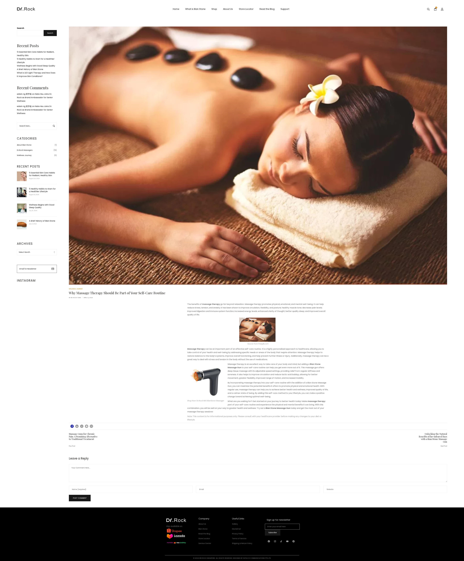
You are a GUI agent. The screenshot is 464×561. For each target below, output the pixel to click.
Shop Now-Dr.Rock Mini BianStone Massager (205, 401)
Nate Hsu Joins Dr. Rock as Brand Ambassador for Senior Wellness (35, 97)
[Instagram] (275, 541)
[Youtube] (287, 541)
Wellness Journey (24, 155)
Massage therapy (196, 349)
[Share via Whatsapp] (81, 426)
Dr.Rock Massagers (25, 150)
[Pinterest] (293, 541)
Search (20, 28)
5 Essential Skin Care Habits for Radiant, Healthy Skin (42, 174)
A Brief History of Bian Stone (30, 69)
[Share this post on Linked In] (77, 426)
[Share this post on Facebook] (72, 426)
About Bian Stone (24, 145)
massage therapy (211, 304)
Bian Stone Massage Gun (278, 408)
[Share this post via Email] (91, 426)
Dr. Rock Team (76, 298)
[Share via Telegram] (86, 426)
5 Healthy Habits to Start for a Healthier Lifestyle (42, 190)
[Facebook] (269, 541)
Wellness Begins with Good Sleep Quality (36, 65)
